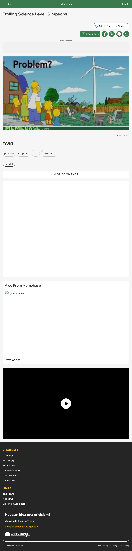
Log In (125, 4)
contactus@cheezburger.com (22, 526)
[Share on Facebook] (105, 34)
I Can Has (8, 455)
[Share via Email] (126, 34)
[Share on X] (112, 34)
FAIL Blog (8, 460)
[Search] (9, 4)
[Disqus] (66, 230)
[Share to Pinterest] (119, 34)
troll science (49, 153)
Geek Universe (11, 475)
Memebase (66, 4)
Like (11, 163)
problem (9, 153)
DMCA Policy (124, 545)
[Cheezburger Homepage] (66, 535)
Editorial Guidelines (14, 503)
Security (113, 545)
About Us (8, 498)
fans (35, 153)
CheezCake (9, 480)
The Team (8, 493)
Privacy (105, 545)
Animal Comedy (12, 470)
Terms (98, 545)
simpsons (23, 153)
